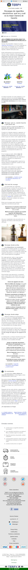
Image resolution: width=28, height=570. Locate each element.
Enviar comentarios (14, 543)
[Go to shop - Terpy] (14, 566)
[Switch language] (2, 1)
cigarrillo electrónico (7, 45)
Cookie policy (14, 531)
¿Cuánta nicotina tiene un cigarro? (14, 443)
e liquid (9, 196)
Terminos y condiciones (14, 534)
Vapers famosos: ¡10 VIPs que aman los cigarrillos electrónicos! (20, 413)
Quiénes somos (14, 536)
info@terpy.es (15, 522)
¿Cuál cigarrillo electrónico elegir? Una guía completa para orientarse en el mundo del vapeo (16, 440)
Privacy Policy (14, 529)
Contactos (14, 538)
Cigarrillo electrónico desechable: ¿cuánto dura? (12, 365)
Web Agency (14, 560)
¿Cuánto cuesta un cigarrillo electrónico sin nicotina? (14, 179)
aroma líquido (12, 380)
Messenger (15, 1)
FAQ (14, 541)
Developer (14, 562)
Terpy (15, 400)
